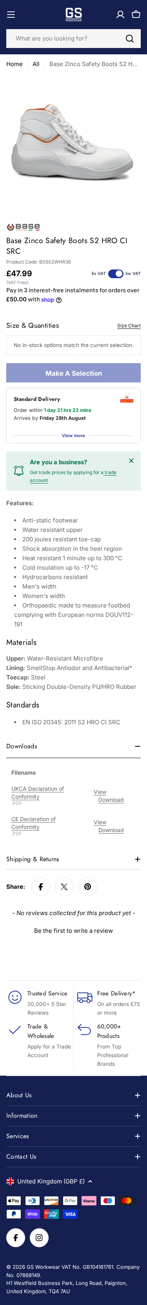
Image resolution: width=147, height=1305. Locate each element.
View (100, 791)
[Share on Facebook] (40, 886)
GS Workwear (43, 1267)
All (36, 64)
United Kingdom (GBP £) (51, 1181)
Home (14, 64)
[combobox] (73, 38)
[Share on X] (64, 886)
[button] (73, 930)
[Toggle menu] (11, 14)
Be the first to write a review (73, 930)
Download (111, 799)
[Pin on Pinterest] (87, 886)
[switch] (115, 273)
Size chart (129, 326)
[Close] (131, 460)
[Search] (129, 38)
